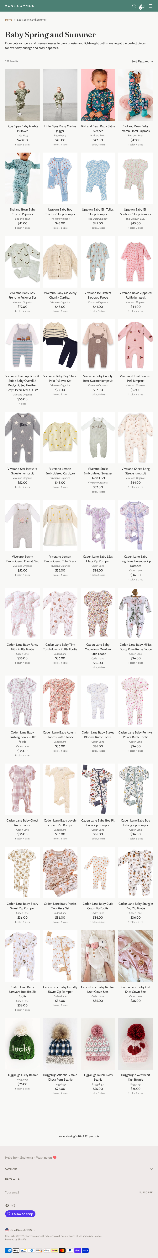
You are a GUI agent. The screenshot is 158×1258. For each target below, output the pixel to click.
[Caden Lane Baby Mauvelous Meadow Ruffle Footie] (98, 613)
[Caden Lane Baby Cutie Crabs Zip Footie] (98, 872)
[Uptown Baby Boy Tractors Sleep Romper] (60, 178)
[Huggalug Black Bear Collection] (135, 1210)
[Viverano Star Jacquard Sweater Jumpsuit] (22, 437)
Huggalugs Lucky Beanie (22, 1075)
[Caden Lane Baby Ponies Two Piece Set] (60, 872)
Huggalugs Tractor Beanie (60, 1158)
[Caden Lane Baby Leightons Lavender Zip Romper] (135, 525)
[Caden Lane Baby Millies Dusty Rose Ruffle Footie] (135, 613)
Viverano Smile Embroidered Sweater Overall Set (98, 473)
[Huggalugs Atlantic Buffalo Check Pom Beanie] (60, 1044)
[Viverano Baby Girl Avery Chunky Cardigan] (60, 262)
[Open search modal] (134, 6)
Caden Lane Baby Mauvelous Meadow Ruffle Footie (98, 649)
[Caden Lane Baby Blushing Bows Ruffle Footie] (22, 701)
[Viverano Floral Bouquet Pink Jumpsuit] (135, 345)
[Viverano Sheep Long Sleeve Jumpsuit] (135, 437)
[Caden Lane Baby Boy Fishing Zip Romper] (135, 789)
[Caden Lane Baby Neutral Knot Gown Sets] (98, 956)
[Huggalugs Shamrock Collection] (98, 1127)
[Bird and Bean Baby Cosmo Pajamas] (22, 178)
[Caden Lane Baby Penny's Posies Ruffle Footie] (135, 701)
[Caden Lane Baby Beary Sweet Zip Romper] (22, 872)
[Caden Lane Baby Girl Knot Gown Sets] (135, 956)
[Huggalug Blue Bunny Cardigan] (98, 1210)
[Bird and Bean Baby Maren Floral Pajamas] (135, 95)
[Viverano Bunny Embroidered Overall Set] (22, 525)
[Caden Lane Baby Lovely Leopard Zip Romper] (60, 789)
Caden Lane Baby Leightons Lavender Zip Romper (135, 561)
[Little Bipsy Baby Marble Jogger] (60, 95)
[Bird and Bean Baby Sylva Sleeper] (98, 95)
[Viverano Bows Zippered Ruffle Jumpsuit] (135, 262)
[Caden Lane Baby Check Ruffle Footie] (22, 789)
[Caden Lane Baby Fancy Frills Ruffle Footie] (22, 613)
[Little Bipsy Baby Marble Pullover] (22, 95)
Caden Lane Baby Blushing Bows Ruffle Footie (22, 737)
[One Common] (19, 6)
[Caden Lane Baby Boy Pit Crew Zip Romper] (98, 789)
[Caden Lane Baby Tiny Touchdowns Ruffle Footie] (60, 613)
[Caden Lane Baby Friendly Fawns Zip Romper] (60, 956)
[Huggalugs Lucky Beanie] (22, 1044)
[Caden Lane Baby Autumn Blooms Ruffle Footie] (60, 701)
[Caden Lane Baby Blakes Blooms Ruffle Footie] (98, 701)
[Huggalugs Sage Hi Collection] (60, 1210)
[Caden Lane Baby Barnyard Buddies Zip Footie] (22, 956)
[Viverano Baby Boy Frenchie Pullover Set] (22, 262)
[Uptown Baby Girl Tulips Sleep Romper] (98, 178)
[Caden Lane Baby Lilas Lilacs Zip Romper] (98, 525)
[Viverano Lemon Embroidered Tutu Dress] (60, 525)
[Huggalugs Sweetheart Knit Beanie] (135, 1044)
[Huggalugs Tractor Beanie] (60, 1127)
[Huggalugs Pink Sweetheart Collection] (22, 1210)
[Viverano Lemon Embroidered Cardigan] (60, 437)
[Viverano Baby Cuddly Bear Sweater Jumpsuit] (98, 345)
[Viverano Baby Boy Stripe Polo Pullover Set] (60, 345)
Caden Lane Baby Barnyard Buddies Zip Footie (22, 991)
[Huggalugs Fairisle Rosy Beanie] (98, 1044)
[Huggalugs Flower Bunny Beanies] (135, 1127)
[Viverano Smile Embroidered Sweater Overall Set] (98, 437)
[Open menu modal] (151, 6)
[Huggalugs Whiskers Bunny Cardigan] (22, 1127)
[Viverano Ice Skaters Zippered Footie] (98, 262)
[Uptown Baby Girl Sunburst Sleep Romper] (135, 178)
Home (8, 19)
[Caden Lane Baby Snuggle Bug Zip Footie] (135, 872)
